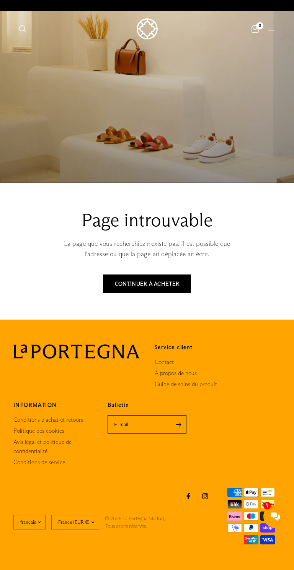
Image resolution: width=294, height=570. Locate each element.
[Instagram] (205, 496)
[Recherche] (22, 29)
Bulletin (118, 405)
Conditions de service (39, 462)
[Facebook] (188, 496)
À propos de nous (176, 373)
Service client (174, 347)
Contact (164, 361)
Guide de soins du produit (186, 384)
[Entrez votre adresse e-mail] (178, 424)
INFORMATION (35, 405)
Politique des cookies (38, 430)
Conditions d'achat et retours (48, 419)
